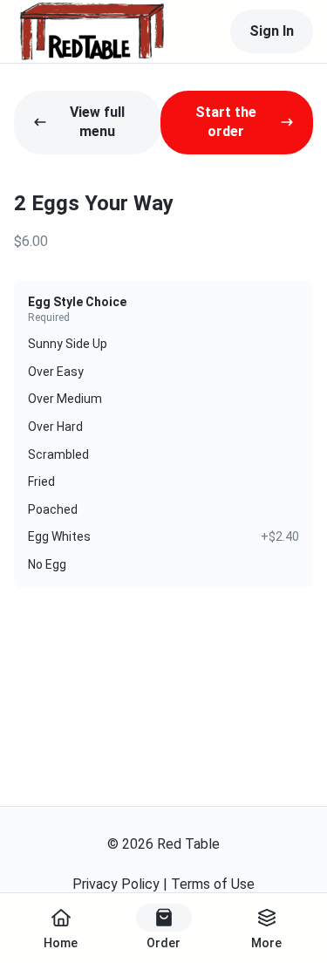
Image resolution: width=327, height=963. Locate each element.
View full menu (97, 122)
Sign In (271, 31)
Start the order (225, 122)
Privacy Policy (116, 884)
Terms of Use (213, 884)
